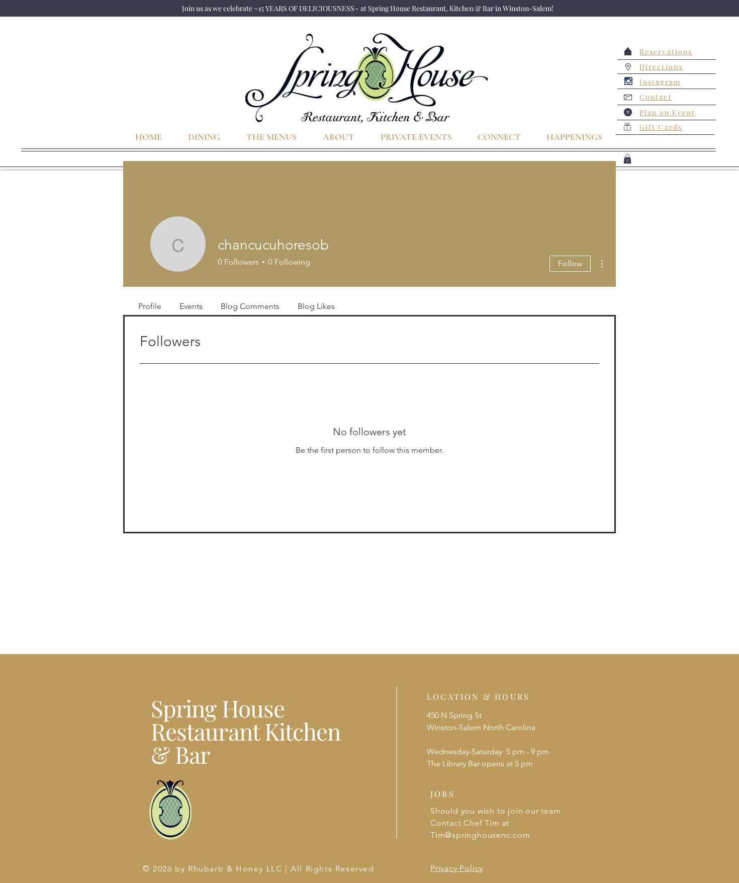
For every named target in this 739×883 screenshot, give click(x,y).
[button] (627, 159)
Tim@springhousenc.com (480, 835)
